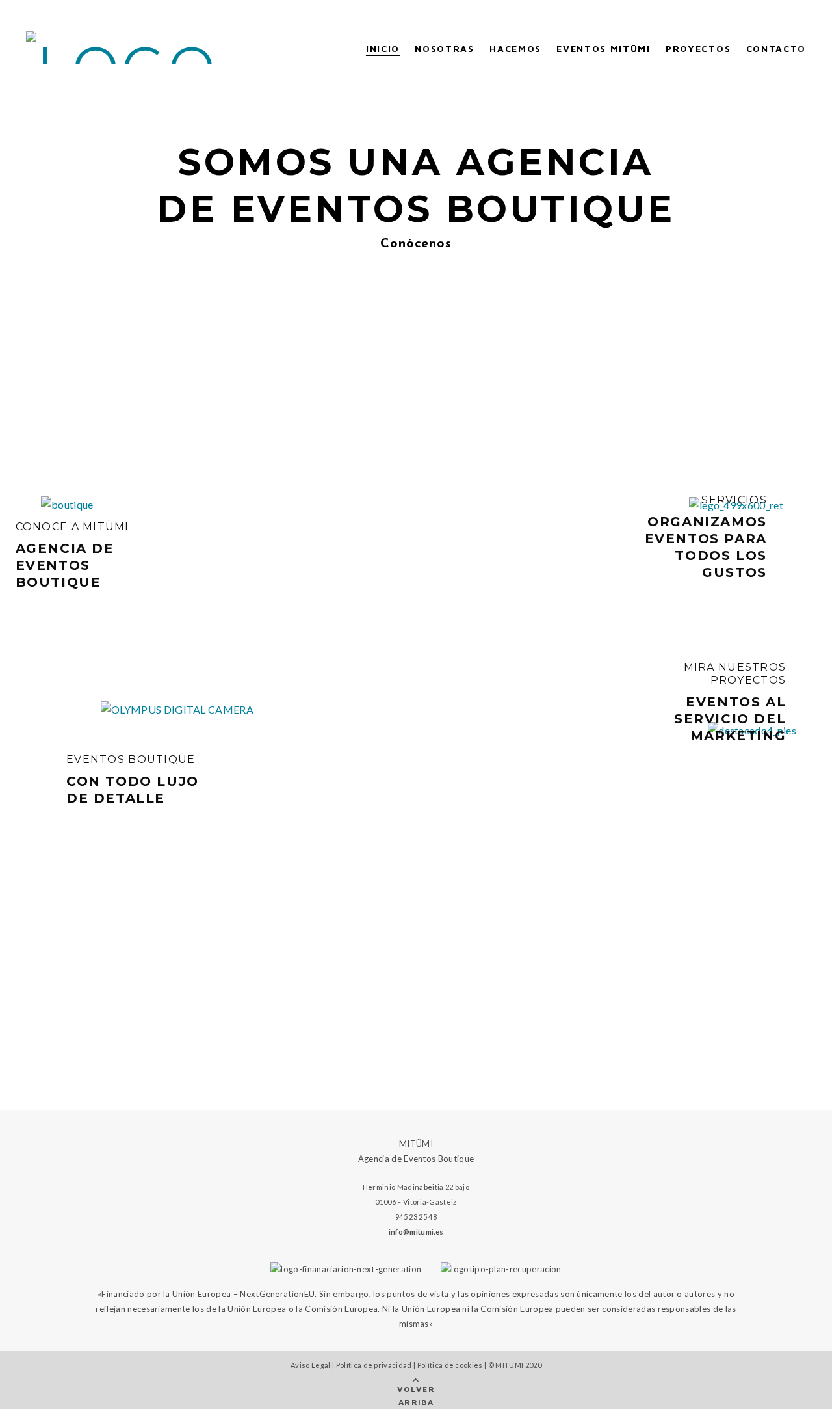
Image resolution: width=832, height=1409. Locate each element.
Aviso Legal (311, 1365)
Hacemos (515, 48)
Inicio (383, 48)
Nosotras (444, 48)
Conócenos (415, 243)
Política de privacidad (374, 1365)
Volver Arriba (416, 1395)
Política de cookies (450, 1365)
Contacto (776, 48)
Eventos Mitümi (603, 48)
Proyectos (698, 48)
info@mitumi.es (416, 1232)
